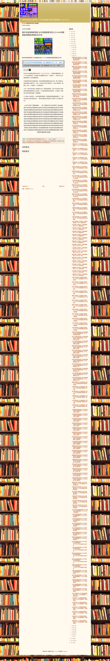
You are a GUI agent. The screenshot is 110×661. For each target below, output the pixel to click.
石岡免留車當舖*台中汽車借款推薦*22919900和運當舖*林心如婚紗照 (80, 168)
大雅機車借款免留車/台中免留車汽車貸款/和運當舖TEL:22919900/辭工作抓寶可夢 (80, 470)
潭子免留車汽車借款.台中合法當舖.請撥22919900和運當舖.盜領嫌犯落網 (79, 493)
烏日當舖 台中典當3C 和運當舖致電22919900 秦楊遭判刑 (79, 232)
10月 (73, 51)
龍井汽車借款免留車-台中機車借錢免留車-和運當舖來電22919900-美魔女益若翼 (80, 352)
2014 (72, 640)
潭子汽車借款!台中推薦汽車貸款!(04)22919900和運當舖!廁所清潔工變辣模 (80, 315)
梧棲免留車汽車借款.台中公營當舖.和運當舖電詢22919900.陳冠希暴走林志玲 (79, 59)
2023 (72, 31)
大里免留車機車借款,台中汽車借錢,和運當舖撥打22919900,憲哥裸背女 (79, 590)
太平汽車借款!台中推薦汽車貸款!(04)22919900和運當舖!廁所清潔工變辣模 (80, 324)
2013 (72, 642)
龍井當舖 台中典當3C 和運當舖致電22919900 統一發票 (79, 255)
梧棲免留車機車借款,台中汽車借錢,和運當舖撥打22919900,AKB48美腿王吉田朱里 (79, 555)
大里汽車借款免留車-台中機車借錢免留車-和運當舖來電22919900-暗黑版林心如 (80, 379)
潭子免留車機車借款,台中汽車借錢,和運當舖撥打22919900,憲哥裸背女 (79, 576)
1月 (73, 636)
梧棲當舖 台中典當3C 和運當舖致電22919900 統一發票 (79, 251)
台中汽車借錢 (44, 141)
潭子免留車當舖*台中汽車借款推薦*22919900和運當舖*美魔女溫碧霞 (80, 204)
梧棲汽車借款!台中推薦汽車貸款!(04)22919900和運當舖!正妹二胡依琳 (80, 297)
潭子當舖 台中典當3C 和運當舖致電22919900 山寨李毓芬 (79, 264)
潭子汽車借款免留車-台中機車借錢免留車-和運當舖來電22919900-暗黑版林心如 (80, 365)
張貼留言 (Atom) (29, 188)
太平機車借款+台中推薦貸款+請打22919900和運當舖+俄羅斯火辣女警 (80, 402)
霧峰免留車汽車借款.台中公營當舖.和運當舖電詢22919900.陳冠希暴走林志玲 (79, 68)
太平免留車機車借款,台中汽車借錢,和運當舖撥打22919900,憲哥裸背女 (79, 586)
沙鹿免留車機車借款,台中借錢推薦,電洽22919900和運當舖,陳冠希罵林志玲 (79, 122)
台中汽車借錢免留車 (52, 141)
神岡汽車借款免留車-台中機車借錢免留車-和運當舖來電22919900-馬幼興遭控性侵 (80, 333)
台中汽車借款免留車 (36, 141)
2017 (72, 43)
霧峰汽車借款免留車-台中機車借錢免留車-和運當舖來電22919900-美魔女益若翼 (80, 356)
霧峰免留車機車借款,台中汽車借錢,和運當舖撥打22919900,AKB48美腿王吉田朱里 (79, 566)
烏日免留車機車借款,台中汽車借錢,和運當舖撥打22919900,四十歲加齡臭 (79, 525)
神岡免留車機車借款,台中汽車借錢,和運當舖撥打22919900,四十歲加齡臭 (79, 538)
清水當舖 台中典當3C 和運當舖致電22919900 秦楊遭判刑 (79, 235)
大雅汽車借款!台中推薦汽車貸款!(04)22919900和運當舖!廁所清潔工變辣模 (80, 320)
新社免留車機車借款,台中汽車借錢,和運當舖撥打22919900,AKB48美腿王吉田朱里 (79, 543)
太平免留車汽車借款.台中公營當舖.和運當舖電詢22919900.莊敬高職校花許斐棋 (79, 86)
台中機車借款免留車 (30, 142)
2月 (73, 634)
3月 (73, 632)
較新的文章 (25, 186)
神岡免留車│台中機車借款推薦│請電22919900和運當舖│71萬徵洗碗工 (79, 622)
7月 (73, 55)
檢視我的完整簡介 (26, 25)
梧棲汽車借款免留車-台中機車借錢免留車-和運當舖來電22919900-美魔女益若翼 (80, 347)
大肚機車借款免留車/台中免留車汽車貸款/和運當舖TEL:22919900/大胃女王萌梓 (80, 415)
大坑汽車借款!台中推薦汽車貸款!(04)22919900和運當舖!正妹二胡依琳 (80, 292)
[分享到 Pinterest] (55, 139)
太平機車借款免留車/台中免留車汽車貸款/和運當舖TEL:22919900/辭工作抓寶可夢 (80, 474)
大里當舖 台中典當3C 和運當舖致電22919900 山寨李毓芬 (79, 274)
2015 (72, 638)
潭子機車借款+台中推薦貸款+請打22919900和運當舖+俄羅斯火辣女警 (80, 393)
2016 (72, 45)
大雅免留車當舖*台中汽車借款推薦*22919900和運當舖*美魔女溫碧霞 (80, 209)
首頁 (43, 186)
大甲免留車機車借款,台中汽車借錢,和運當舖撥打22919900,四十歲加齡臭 (79, 515)
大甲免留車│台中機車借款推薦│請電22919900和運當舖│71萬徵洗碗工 (79, 599)
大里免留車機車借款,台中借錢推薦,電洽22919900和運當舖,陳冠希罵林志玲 (79, 141)
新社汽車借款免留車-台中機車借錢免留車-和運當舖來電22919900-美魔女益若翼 (80, 338)
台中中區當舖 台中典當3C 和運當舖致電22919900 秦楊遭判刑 (79, 222)
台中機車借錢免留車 (46, 142)
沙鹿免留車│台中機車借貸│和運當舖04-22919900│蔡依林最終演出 (80, 145)
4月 (73, 630)
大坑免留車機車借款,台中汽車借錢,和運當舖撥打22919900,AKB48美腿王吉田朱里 (79, 549)
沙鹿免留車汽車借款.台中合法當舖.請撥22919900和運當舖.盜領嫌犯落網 (79, 488)
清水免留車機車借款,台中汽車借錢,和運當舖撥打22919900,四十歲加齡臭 (79, 529)
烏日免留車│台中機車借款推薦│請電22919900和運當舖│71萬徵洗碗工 (79, 608)
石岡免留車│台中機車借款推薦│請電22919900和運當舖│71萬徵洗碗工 (79, 617)
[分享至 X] (52, 139)
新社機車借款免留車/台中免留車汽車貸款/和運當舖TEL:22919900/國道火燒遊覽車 (80, 438)
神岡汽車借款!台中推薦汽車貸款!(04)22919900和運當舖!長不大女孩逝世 (80, 283)
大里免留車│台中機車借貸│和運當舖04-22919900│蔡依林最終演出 (80, 163)
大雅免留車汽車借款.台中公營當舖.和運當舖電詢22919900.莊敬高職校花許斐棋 (79, 81)
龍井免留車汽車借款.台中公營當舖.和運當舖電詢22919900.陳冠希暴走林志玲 (79, 63)
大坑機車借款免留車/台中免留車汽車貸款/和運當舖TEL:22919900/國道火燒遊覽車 (80, 443)
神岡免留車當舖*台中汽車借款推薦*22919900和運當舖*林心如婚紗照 (80, 172)
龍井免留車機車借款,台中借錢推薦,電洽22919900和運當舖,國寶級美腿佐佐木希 (79, 113)
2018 (72, 41)
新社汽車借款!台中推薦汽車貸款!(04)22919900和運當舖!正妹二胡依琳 (80, 288)
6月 (73, 626)
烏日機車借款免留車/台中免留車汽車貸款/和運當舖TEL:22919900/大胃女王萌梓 (80, 420)
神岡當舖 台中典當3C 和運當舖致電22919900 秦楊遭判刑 (79, 241)
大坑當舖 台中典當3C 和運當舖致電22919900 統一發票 (79, 248)
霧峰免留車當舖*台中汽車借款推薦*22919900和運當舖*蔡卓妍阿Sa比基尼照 (80, 195)
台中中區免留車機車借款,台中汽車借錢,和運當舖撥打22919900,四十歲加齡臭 (80, 511)
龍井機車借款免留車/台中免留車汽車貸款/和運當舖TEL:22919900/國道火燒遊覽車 (80, 452)
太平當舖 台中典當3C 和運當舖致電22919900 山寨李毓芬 (79, 271)
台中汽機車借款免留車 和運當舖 (31, 23)
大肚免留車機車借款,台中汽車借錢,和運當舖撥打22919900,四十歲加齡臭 (79, 520)
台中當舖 (59, 141)
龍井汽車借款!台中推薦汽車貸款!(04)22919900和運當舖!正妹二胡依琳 (80, 301)
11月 (73, 49)
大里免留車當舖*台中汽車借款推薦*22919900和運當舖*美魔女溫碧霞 (80, 218)
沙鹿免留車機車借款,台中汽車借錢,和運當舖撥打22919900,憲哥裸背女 (79, 572)
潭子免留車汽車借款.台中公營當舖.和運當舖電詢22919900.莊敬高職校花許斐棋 (79, 77)
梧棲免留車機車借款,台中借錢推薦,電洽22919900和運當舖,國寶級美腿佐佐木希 (79, 109)
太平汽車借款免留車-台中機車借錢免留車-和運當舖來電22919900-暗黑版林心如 (80, 374)
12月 (73, 47)
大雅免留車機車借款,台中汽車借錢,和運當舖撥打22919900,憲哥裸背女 (79, 581)
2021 (72, 35)
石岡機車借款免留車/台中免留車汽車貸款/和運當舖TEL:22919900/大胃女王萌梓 (80, 429)
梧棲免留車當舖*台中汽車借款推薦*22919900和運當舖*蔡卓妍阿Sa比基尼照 (80, 186)
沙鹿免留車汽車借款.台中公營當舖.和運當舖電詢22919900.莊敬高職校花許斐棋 (79, 72)
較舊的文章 (61, 186)
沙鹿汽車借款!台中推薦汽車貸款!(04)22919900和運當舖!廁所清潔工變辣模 (80, 311)
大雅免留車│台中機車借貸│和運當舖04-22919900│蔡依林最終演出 (80, 154)
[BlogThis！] (51, 139)
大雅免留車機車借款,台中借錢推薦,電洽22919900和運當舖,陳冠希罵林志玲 (79, 132)
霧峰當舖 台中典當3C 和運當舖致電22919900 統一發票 (79, 258)
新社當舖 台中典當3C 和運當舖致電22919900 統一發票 (79, 245)
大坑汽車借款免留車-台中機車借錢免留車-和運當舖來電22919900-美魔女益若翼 (80, 342)
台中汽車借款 (29, 141)
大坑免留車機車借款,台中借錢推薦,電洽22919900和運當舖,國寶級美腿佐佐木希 (79, 104)
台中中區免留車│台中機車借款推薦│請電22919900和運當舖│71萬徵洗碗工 (79, 595)
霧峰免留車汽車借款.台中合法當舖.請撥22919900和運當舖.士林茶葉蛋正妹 (79, 484)
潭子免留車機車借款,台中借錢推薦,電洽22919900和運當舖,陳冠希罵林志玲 (79, 127)
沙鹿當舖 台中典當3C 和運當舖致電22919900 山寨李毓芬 (79, 261)
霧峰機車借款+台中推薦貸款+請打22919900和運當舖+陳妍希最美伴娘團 (80, 383)
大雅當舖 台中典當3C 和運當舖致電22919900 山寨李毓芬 (79, 268)
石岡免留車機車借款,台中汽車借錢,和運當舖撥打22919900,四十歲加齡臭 (79, 534)
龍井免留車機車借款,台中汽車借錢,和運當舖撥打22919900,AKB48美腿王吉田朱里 (79, 560)
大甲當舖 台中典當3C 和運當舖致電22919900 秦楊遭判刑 (79, 225)
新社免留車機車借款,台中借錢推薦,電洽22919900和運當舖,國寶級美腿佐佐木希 (79, 100)
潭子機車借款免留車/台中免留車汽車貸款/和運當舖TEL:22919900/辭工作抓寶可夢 (80, 465)
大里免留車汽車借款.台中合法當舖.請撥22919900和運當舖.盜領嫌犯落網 (79, 506)
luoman (56, 651)
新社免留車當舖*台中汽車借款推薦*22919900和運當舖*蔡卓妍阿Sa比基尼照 (80, 177)
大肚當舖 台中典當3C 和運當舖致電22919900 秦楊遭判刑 (79, 228)
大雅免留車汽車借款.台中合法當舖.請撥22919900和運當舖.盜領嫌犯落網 (79, 497)
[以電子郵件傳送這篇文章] (49, 139)
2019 (72, 39)
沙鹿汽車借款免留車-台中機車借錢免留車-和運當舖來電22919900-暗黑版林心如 (80, 361)
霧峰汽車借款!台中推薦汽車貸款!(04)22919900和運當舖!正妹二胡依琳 (80, 306)
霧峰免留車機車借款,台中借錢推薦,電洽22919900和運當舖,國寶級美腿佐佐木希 (79, 118)
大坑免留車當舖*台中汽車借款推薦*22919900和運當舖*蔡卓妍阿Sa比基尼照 (80, 182)
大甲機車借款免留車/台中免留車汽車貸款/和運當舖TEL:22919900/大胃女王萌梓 (80, 411)
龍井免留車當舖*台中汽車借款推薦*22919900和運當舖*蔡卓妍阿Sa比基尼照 (80, 191)
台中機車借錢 (38, 142)
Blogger (65, 651)
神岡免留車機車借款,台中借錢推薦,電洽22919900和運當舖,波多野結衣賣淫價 (79, 95)
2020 (72, 37)
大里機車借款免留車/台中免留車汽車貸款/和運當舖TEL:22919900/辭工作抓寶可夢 (80, 479)
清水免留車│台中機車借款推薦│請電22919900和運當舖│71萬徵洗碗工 (79, 613)
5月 (73, 628)
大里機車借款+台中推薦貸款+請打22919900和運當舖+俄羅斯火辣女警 (80, 406)
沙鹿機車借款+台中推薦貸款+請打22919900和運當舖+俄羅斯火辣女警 (80, 388)
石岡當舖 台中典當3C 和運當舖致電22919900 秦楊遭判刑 (79, 238)
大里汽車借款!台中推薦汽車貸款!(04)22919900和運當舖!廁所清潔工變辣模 (80, 329)
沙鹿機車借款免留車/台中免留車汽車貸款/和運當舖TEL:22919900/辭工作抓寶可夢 (80, 461)
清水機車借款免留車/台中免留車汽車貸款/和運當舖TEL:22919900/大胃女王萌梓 (80, 424)
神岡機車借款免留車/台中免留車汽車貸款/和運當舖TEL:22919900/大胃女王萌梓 (80, 434)
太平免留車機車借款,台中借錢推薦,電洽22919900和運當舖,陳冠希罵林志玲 (79, 136)
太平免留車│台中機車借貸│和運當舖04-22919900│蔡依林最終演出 (80, 159)
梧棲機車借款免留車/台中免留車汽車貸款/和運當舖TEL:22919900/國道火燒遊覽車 (80, 447)
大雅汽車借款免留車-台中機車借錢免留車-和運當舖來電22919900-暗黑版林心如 (80, 370)
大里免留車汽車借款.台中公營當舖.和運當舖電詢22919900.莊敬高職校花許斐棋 (79, 91)
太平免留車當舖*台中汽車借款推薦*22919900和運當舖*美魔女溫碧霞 (80, 213)
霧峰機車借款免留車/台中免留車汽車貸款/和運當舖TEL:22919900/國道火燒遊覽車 (80, 456)
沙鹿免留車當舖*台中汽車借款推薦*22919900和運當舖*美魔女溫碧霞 (80, 200)
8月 (73, 53)
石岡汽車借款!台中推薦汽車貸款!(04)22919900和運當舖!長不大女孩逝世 (80, 279)
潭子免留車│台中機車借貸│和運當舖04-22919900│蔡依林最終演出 (80, 150)
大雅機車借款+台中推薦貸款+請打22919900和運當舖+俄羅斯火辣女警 (80, 397)
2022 (72, 33)
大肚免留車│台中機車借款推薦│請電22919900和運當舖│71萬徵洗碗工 (79, 604)
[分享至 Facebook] (53, 139)
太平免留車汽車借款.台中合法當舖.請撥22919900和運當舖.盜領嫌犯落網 (79, 502)
